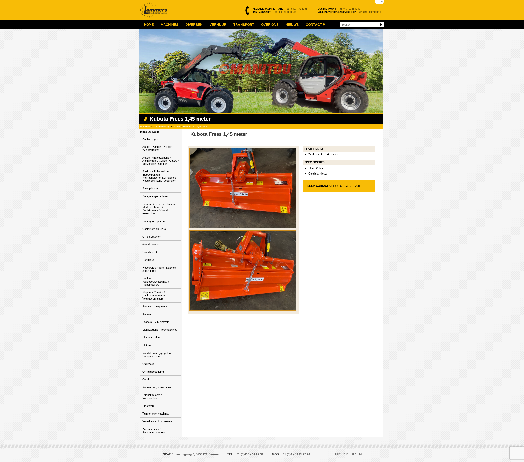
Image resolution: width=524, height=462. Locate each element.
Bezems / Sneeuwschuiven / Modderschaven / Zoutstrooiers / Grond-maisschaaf (159, 209)
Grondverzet (149, 252)
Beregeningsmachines (155, 196)
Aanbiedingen (150, 139)
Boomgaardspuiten (153, 221)
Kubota (146, 314)
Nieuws (292, 24)
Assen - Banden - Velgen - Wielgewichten (158, 148)
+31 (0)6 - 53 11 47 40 (339, 9)
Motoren (147, 345)
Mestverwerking (151, 337)
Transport (243, 24)
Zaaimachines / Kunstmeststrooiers (154, 431)
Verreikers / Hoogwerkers (157, 421)
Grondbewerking (161, 126)
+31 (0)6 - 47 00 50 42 (274, 12)
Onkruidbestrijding (153, 371)
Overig (146, 379)
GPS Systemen (151, 236)
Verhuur (218, 24)
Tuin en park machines (155, 413)
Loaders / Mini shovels (155, 321)
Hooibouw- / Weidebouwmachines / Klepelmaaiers (155, 281)
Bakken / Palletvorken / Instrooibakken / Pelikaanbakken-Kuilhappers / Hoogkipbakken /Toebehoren (160, 176)
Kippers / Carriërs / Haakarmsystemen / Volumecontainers (154, 295)
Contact (314, 24)
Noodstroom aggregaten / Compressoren (157, 355)
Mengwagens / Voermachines (159, 329)
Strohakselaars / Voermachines (152, 396)
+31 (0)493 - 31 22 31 (280, 9)
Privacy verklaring (348, 454)
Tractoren (148, 405)
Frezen (176, 126)
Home (149, 24)
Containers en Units (154, 228)
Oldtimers (148, 363)
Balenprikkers (150, 188)
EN (378, 1)
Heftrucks (148, 259)
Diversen (194, 24)
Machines (169, 24)
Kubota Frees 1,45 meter (195, 126)
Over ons (270, 24)
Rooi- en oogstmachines (156, 387)
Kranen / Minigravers (154, 306)
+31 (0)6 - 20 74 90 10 (349, 12)
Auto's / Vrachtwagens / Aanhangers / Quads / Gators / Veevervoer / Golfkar (160, 160)
